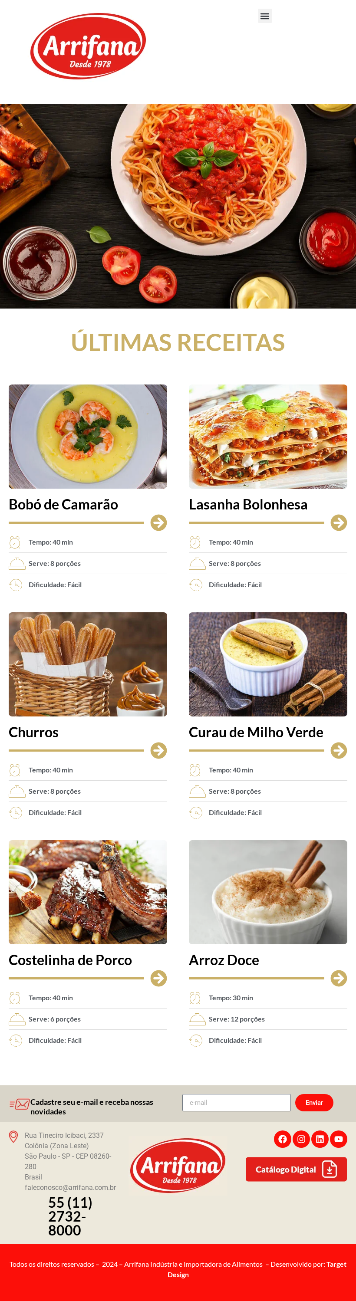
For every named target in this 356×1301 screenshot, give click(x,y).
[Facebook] (282, 1139)
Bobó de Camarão (63, 504)
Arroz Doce (224, 959)
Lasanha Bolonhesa (248, 504)
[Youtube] (338, 1139)
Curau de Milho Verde (256, 731)
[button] (265, 16)
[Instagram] (301, 1139)
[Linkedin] (320, 1139)
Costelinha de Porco (70, 959)
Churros (34, 731)
